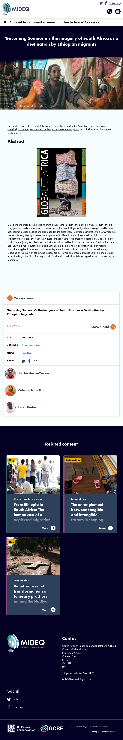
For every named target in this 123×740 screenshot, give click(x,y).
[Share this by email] (35, 360)
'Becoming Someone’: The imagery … (81, 22)
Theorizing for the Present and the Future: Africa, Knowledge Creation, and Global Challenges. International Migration (58, 127)
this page (104, 726)
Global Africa (45, 126)
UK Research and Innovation (21, 728)
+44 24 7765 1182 (84, 673)
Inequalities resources (44, 22)
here (17, 133)
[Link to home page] (5, 21)
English (114, 3)
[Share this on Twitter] (23, 360)
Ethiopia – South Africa (31, 345)
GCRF (51, 728)
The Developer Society (107, 731)
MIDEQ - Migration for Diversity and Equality (18, 8)
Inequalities (20, 22)
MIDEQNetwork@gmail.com (77, 679)
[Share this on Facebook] (29, 360)
